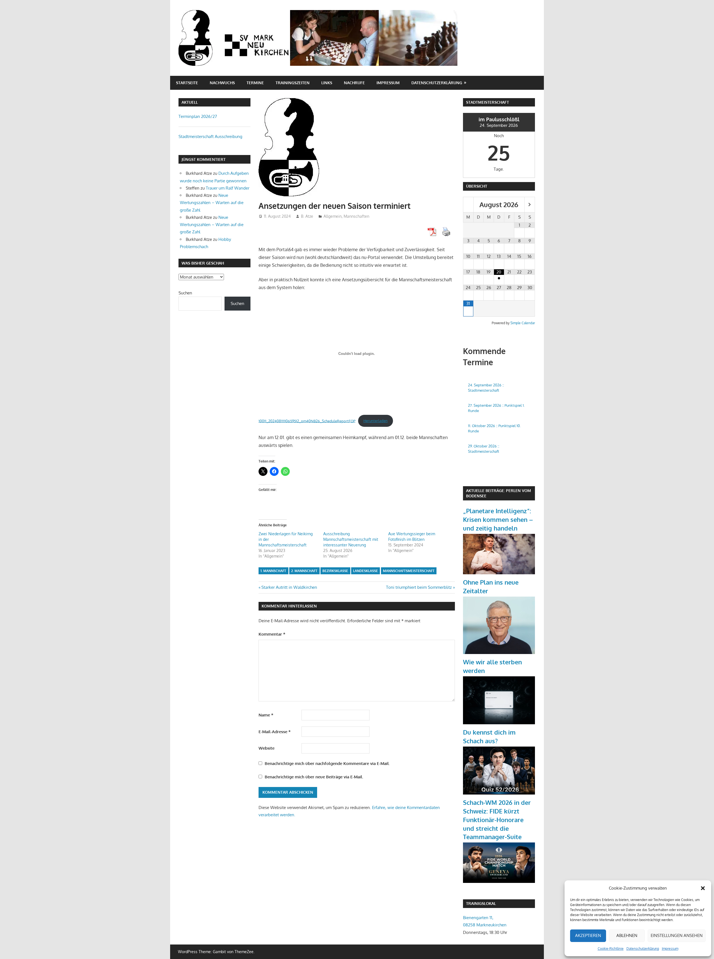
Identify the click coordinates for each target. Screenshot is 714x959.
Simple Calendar (522, 323)
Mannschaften (356, 216)
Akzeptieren (588, 935)
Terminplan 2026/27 (197, 116)
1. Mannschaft (273, 571)
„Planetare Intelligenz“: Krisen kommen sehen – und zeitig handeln (498, 519)
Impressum (670, 948)
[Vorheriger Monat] (468, 204)
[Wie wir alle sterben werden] (499, 722)
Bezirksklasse (335, 571)
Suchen (185, 293)
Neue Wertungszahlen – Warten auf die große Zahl (211, 203)
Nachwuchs (222, 82)
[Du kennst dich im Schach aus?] (499, 793)
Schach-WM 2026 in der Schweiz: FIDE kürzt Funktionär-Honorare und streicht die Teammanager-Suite (497, 819)
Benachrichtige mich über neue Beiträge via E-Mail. (314, 776)
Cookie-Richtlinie (611, 948)
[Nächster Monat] (530, 204)
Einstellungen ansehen (677, 935)
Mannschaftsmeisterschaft (409, 571)
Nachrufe (354, 82)
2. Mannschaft (304, 571)
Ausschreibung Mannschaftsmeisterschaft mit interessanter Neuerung (350, 539)
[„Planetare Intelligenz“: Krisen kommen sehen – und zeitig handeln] (499, 572)
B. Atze (307, 216)
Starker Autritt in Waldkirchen (289, 587)
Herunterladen (375, 420)
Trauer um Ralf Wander (227, 188)
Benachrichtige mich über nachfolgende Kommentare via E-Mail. (327, 763)
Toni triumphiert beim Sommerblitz (419, 587)
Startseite (187, 82)
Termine (255, 82)
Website (266, 748)
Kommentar (272, 634)
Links (326, 82)
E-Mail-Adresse (275, 731)
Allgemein (333, 216)
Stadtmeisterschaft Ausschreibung (210, 136)
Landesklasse (365, 571)
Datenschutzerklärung (642, 948)
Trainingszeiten (293, 82)
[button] (703, 888)
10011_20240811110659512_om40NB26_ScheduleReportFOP (307, 420)
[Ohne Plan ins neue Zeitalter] (499, 652)
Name (266, 715)
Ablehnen (626, 935)
